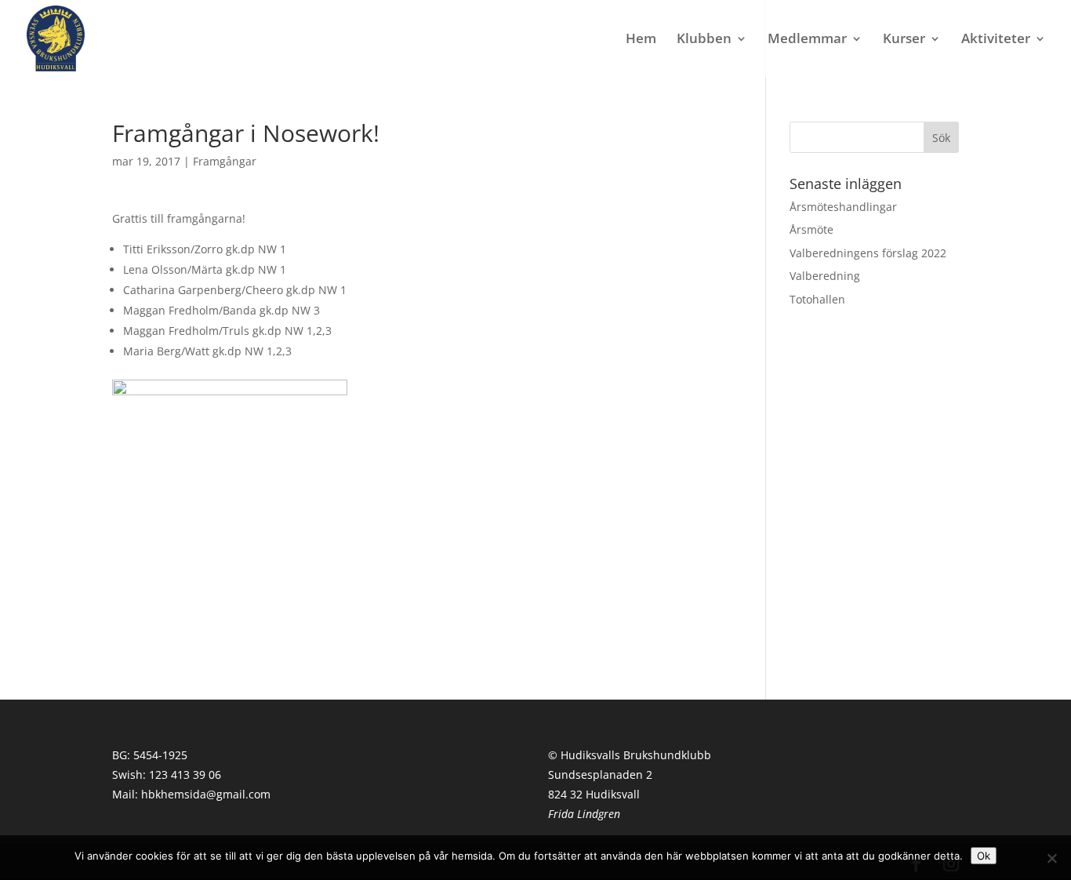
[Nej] (1051, 858)
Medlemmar (807, 40)
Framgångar (224, 161)
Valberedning (825, 275)
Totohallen (817, 299)
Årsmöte (811, 229)
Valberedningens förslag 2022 (868, 252)
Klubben (704, 40)
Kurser (904, 40)
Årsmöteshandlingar (843, 206)
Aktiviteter (995, 40)
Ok (983, 855)
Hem (641, 40)
